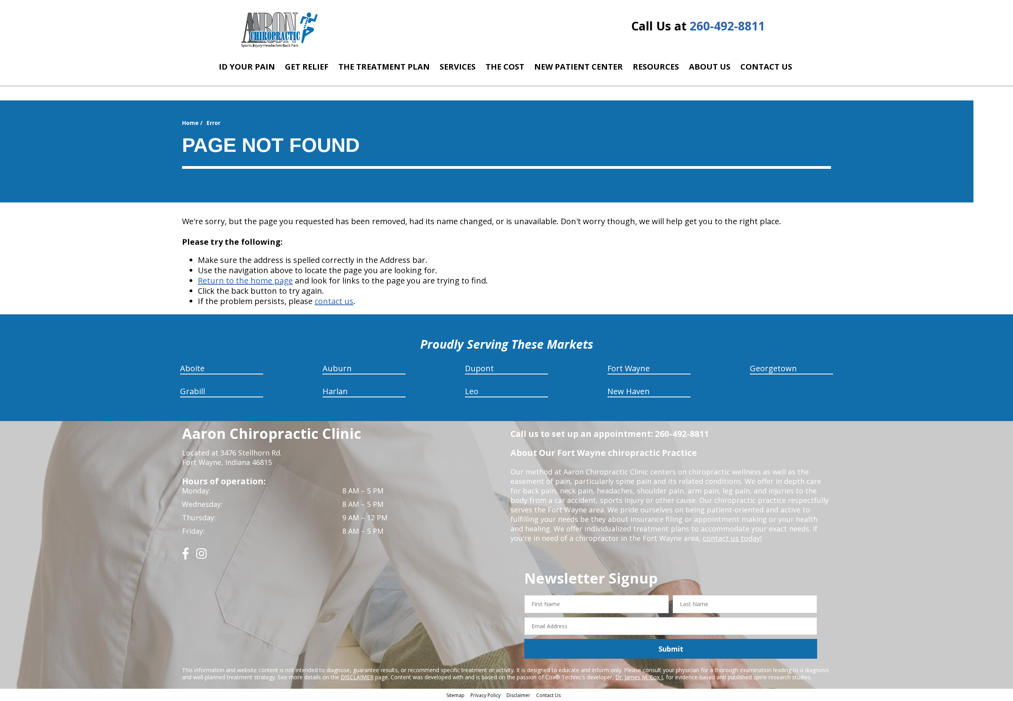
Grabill (192, 391)
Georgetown (773, 368)
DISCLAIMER (357, 677)
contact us (334, 301)
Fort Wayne (628, 368)
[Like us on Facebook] (186, 556)
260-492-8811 (727, 26)
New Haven (628, 391)
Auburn (337, 368)
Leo (471, 391)
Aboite (192, 368)
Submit (670, 649)
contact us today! (732, 538)
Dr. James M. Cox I (639, 677)
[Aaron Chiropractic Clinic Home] (278, 29)
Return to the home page (245, 280)
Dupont (479, 368)
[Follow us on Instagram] (201, 556)
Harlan (335, 391)
